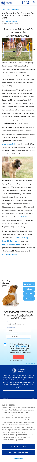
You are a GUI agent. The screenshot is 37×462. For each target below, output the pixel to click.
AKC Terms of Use (20, 346)
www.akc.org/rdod (8, 144)
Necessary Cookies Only (18, 452)
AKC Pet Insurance (26, 217)
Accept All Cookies (18, 446)
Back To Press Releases (11, 9)
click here (24, 360)
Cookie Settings (18, 458)
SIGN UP (19, 357)
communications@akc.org (11, 244)
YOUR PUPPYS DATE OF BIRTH (13, 333)
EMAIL (8, 321)
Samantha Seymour (10, 22)
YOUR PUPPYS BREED (11, 327)
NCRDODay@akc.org (9, 254)
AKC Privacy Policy (30, 363)
